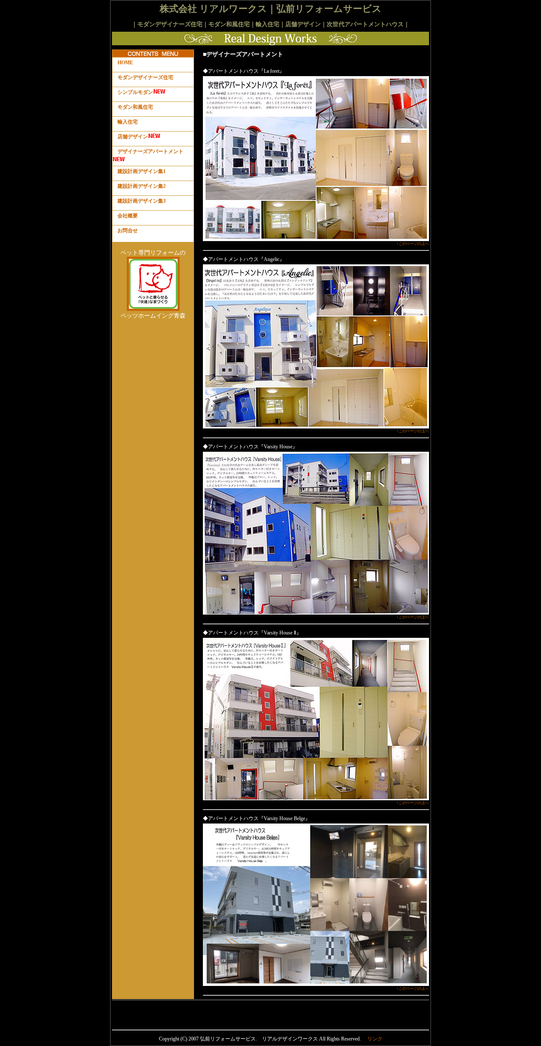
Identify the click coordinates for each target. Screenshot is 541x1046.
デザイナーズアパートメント (150, 151)
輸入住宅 (127, 122)
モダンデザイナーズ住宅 (145, 77)
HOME (125, 63)
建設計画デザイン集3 (141, 201)
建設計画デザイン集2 (141, 186)
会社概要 (127, 216)
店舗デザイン (132, 137)
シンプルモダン (135, 92)
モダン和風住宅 (135, 107)
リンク (375, 1039)
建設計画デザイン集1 (141, 171)
